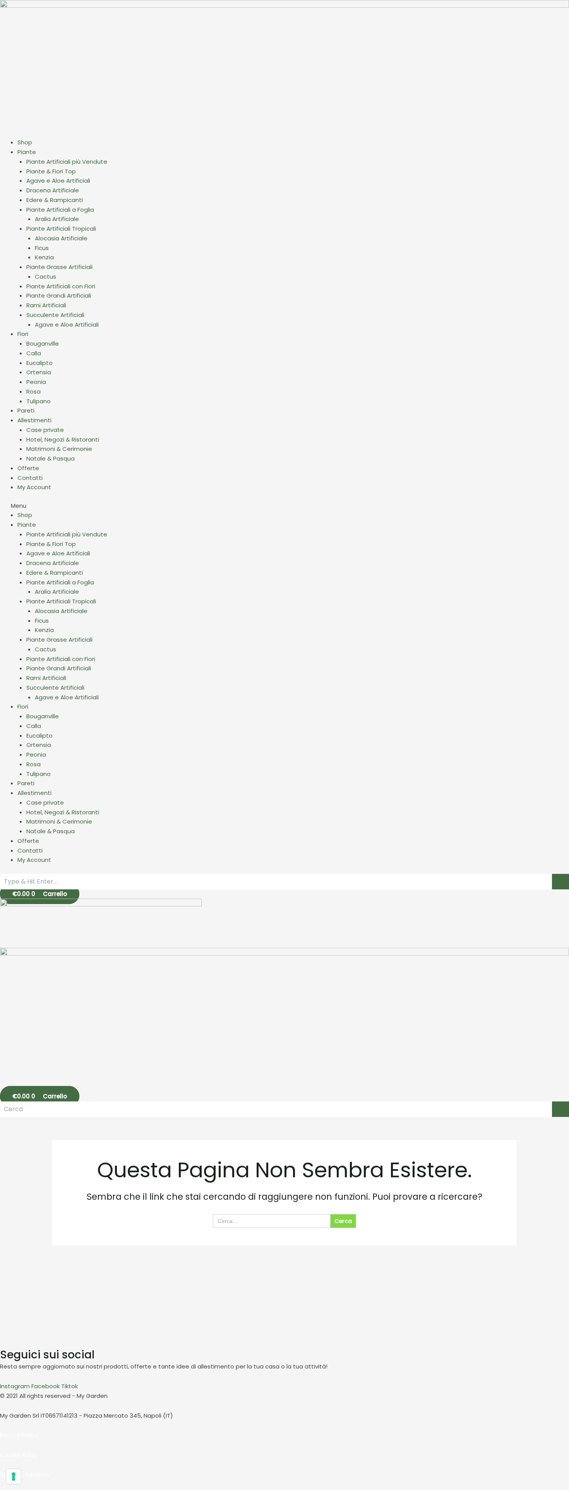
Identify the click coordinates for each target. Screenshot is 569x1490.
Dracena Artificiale (52, 190)
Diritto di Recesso (25, 1475)
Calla (33, 353)
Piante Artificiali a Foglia (60, 210)
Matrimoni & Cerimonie (59, 449)
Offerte (28, 468)
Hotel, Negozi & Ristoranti (62, 439)
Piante (26, 152)
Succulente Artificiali (55, 315)
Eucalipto (39, 363)
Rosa (33, 391)
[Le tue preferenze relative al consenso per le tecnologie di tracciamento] (13, 1476)
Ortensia (38, 372)
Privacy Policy (19, 1435)
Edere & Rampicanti (54, 200)
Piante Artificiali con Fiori (60, 286)
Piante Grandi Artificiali (58, 295)
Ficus (42, 248)
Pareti (25, 410)
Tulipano (38, 401)
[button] (284, 506)
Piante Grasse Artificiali (59, 267)
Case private (45, 430)
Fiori (22, 334)
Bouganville (42, 343)
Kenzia (44, 257)
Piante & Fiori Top (51, 171)
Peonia (36, 382)
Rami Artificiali (46, 305)
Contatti (30, 478)
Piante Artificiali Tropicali (61, 228)
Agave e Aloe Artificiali (58, 180)
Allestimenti (34, 420)
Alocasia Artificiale (61, 238)
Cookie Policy (19, 1455)
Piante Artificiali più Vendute (66, 162)
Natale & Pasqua (50, 458)
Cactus (45, 276)
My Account (34, 487)
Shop (24, 142)
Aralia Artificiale (57, 219)
